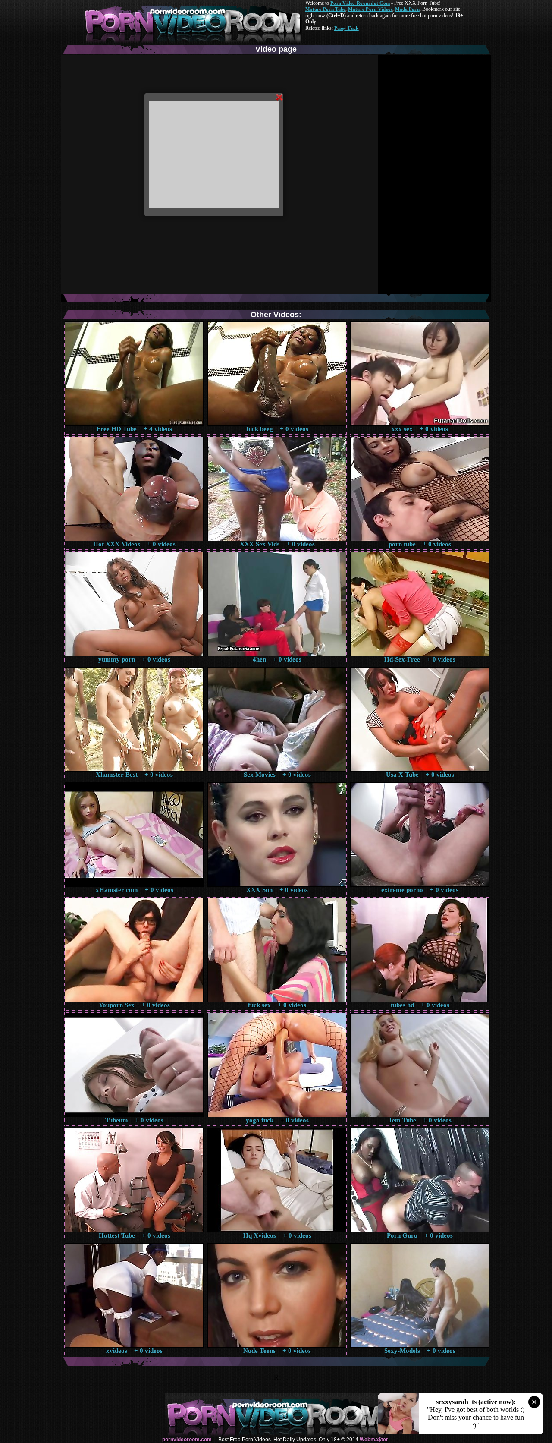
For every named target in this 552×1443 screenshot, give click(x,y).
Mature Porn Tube (325, 9)
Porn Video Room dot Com (360, 3)
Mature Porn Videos (370, 9)
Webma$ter (374, 1440)
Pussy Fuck (346, 28)
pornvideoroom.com (187, 1440)
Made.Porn (407, 9)
